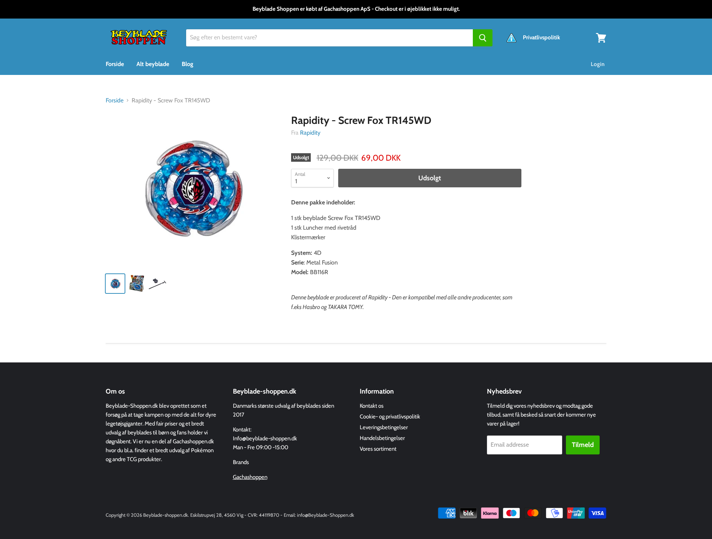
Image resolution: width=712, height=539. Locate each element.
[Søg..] (482, 37)
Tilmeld (583, 445)
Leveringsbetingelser (384, 427)
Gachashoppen (250, 477)
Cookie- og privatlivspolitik (390, 416)
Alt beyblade (152, 64)
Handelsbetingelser (382, 438)
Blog (187, 64)
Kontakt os (371, 405)
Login (597, 64)
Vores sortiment (378, 449)
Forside (115, 64)
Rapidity (310, 132)
